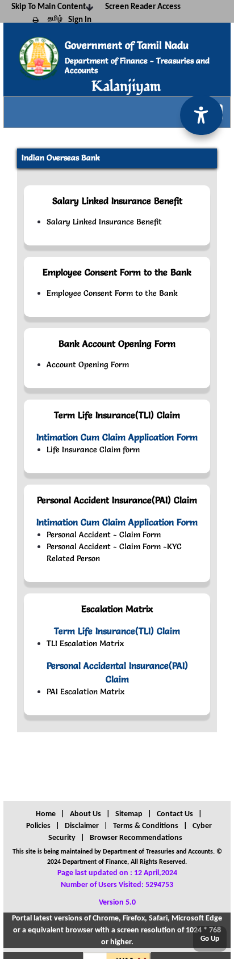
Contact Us (175, 814)
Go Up (209, 939)
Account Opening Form (88, 364)
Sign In (79, 20)
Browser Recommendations (136, 838)
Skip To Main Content (48, 7)
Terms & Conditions (145, 826)
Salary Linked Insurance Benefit (104, 222)
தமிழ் (55, 18)
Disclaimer (82, 826)
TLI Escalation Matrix (85, 643)
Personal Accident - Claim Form (104, 534)
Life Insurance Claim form (93, 449)
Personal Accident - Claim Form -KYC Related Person (114, 552)
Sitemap (129, 814)
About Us (85, 814)
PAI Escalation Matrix (85, 691)
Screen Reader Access (143, 7)
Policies (38, 826)
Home (46, 814)
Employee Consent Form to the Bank (112, 293)
